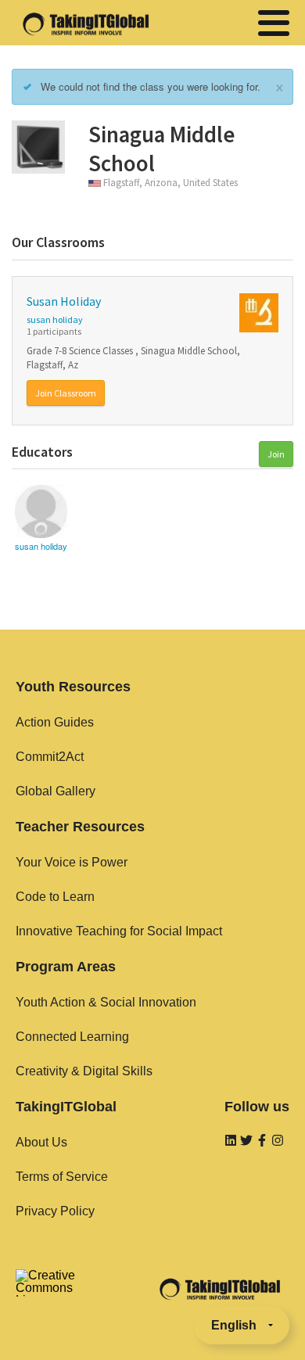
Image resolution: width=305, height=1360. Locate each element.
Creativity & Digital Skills (84, 1071)
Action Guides (55, 722)
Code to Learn (55, 896)
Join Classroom (65, 393)
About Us (41, 1142)
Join (276, 454)
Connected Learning (72, 1036)
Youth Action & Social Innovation (106, 1002)
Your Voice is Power (71, 862)
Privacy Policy (55, 1211)
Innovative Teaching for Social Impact (119, 931)
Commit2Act (50, 756)
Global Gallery (55, 791)
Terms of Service (62, 1176)
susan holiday (55, 319)
